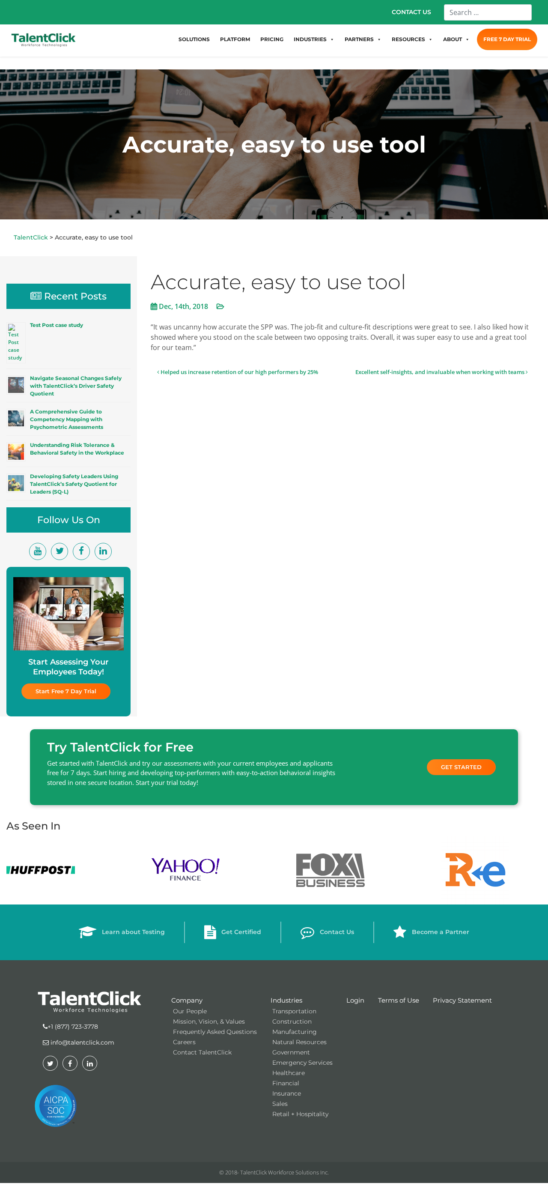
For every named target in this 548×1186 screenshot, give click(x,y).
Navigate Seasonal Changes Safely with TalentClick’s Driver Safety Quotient (76, 386)
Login (355, 1000)
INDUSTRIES (310, 39)
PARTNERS (359, 39)
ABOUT (452, 39)
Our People (190, 1011)
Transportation (294, 1011)
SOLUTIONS (194, 39)
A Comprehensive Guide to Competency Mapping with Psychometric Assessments (66, 419)
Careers (184, 1042)
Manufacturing (294, 1031)
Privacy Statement (462, 1000)
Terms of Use (398, 1000)
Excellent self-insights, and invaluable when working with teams (440, 372)
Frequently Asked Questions (215, 1031)
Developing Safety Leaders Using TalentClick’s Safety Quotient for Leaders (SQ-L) (74, 484)
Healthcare (288, 1072)
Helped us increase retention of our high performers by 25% (238, 372)
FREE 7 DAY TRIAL (507, 39)
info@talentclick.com (81, 1042)
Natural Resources (299, 1042)
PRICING (271, 39)
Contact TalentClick (202, 1052)
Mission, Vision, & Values (209, 1021)
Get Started (461, 767)
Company (187, 1000)
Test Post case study (56, 325)
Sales (280, 1103)
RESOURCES (408, 39)
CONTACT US (411, 12)
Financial (285, 1083)
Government (291, 1052)
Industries (286, 1000)
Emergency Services (302, 1062)
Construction (292, 1021)
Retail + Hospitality (300, 1114)
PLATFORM (235, 39)
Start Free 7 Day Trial (66, 691)
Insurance (286, 1093)
